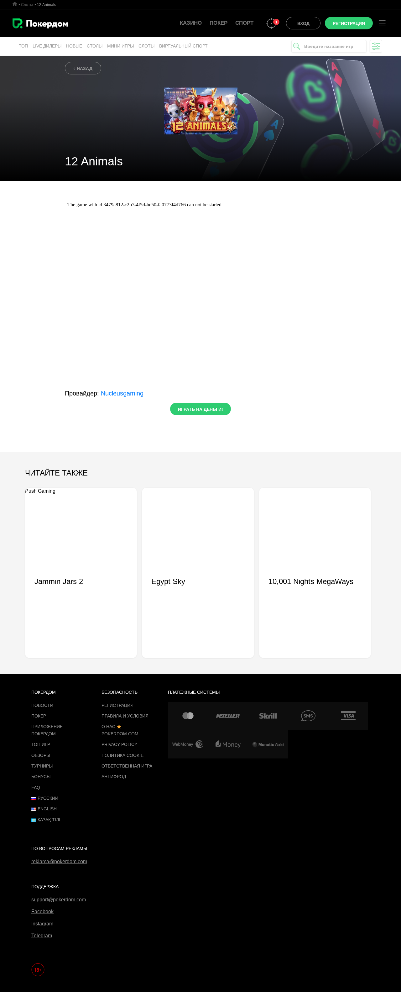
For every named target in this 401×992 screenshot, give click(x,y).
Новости (42, 705)
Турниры (42, 765)
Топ (23, 45)
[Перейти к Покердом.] (15, 4)
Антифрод (114, 776)
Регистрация (117, 705)
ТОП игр (40, 744)
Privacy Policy (119, 744)
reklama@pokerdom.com (59, 861)
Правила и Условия (125, 715)
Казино (191, 23)
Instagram (42, 923)
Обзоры (40, 755)
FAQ (35, 787)
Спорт (244, 23)
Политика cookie (122, 755)
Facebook (42, 911)
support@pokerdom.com (58, 899)
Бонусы (40, 776)
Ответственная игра (127, 765)
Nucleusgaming (122, 393)
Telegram (41, 935)
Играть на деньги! (200, 409)
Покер (218, 23)
